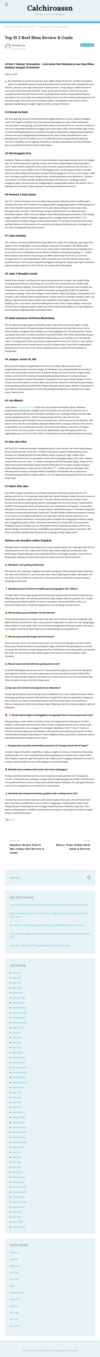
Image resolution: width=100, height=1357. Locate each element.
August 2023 (18, 1147)
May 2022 (16, 1212)
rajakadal (14, 1259)
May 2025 (16, 1042)
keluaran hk (15, 1265)
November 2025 (19, 1012)
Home (19, 26)
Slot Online (30, 26)
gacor (13, 819)
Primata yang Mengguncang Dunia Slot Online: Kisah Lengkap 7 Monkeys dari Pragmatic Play (50, 935)
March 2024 (17, 1112)
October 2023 (18, 1137)
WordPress (47, 1350)
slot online (14, 1312)
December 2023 (19, 1127)
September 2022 (19, 1202)
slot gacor (14, 1252)
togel (12, 1285)
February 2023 (18, 1177)
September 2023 (19, 1142)
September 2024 (19, 1082)
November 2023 (19, 1132)
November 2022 (19, 1192)
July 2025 (16, 1032)
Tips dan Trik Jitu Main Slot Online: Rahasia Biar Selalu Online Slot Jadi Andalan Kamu (48, 904)
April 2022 (16, 1217)
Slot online (14, 1326)
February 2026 (18, 997)
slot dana (14, 1279)
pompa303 (14, 1299)
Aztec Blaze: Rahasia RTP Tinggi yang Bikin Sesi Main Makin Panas (40, 945)
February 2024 (18, 1117)
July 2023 (16, 1152)
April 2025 (16, 1047)
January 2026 (18, 1002)
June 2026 (16, 977)
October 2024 (18, 1077)
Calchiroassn (50, 8)
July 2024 (16, 1092)
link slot (13, 1319)
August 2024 (18, 1087)
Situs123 (14, 1272)
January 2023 (18, 1182)
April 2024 (16, 1107)
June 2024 (16, 1097)
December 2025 (19, 1007)
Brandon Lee (18, 45)
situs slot (14, 1305)
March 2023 (17, 1172)
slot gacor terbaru (25, 407)
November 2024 (19, 1072)
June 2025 (16, 1037)
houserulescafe (17, 1292)
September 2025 (19, 1022)
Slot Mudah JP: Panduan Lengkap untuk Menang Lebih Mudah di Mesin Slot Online (47, 925)
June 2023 (16, 1157)
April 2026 (16, 987)
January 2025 (18, 1062)
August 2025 (18, 1027)
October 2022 (18, 1197)
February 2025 (18, 1057)
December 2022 (19, 1187)
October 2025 (18, 1017)
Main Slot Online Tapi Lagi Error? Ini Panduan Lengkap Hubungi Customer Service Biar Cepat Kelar (48, 915)
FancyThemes (72, 1350)
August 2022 (18, 1207)
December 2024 (19, 1067)
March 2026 (17, 992)
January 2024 (18, 1122)
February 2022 (18, 1227)
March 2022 (17, 1222)
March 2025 (17, 1052)
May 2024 (16, 1102)
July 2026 (16, 972)
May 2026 (16, 982)
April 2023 (16, 1167)
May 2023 (16, 1162)
